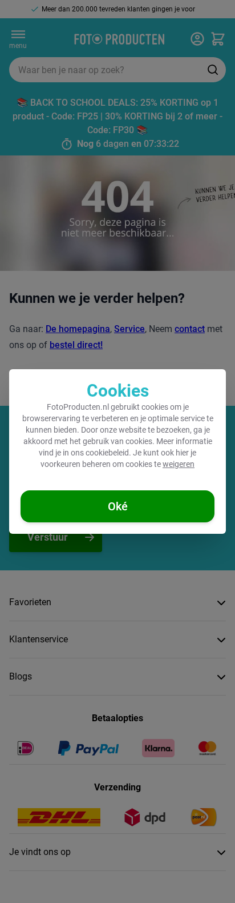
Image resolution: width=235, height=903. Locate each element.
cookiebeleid (107, 452)
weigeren (179, 464)
